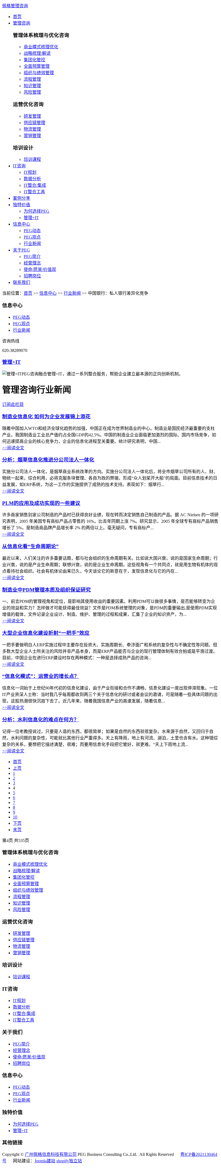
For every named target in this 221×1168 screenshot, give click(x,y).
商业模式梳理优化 (41, 47)
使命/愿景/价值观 (40, 269)
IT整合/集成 (35, 185)
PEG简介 (32, 256)
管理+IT (31, 217)
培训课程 (32, 159)
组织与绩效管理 (39, 72)
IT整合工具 (34, 191)
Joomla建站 (44, 1161)
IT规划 (30, 172)
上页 (17, 768)
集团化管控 (34, 59)
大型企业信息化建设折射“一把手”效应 (45, 633)
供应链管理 (34, 122)
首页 (17, 16)
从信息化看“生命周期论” (30, 546)
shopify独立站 (69, 1161)
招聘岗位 (32, 276)
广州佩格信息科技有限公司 (51, 1154)
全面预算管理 (37, 66)
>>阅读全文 (13, 448)
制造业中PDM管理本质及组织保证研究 (46, 590)
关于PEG (21, 250)
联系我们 (21, 282)
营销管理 (32, 135)
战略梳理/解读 (37, 53)
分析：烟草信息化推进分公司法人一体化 (48, 460)
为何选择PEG (36, 211)
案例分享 (21, 198)
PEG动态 (32, 230)
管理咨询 (21, 23)
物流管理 (32, 129)
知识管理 (32, 85)
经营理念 (32, 263)
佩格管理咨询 (15, 6)
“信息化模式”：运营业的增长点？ (40, 676)
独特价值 (21, 204)
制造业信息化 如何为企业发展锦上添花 (46, 416)
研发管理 (32, 116)
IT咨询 (19, 166)
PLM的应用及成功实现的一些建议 (41, 503)
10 (15, 817)
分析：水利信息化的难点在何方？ (40, 719)
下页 (17, 823)
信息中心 (21, 224)
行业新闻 (32, 243)
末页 (17, 829)
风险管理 (32, 92)
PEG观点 (32, 237)
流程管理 (32, 79)
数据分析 (32, 178)
